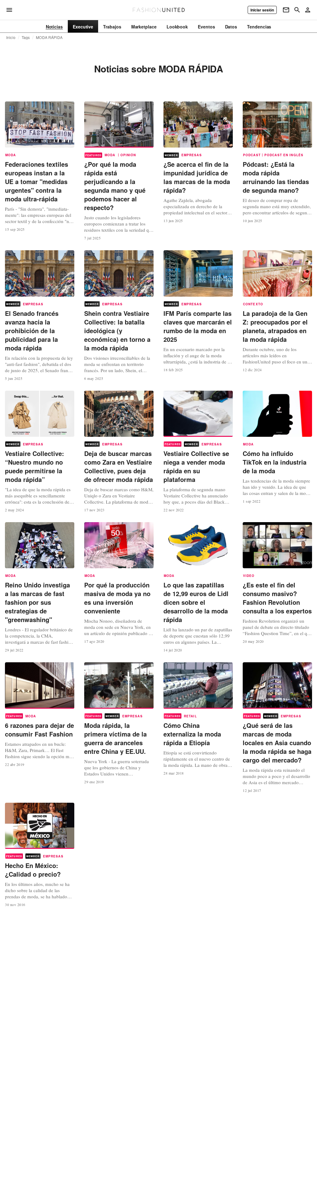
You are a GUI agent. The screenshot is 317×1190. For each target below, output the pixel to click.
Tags (26, 37)
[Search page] (297, 10)
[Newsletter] (286, 10)
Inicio (10, 37)
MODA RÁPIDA (49, 37)
